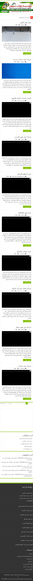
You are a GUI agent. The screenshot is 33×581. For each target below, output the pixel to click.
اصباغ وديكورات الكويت (27, 493)
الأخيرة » (10, 403)
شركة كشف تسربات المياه (21, 288)
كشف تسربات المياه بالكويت (26, 495)
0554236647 (7, 574)
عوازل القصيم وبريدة (28, 564)
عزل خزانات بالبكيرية (27, 441)
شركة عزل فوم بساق (23, 327)
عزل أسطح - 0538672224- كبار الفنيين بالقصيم (21, 470)
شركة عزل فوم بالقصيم (24, 17)
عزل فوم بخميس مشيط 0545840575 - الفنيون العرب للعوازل (18, 474)
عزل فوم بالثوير (25, 22)
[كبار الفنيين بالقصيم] (16, 7)
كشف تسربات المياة (21, 100)
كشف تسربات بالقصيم (27, 540)
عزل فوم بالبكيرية (28, 476)
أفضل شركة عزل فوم (27, 532)
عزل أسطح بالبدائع (24, 174)
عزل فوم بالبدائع (28, 446)
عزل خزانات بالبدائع (24, 251)
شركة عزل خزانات (24, 366)
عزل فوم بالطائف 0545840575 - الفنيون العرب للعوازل (19, 458)
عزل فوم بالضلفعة (24, 213)
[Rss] (17, 577)
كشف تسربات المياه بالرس (25, 438)
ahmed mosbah (18, 574)
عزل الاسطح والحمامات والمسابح (18, 176)
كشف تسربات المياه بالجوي (21, 98)
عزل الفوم (23, 24)
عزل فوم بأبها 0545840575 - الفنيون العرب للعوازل (20, 462)
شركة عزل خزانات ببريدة (22, 59)
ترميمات (31, 553)
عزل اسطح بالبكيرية (27, 527)
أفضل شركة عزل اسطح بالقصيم (24, 544)
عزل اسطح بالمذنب (27, 449)
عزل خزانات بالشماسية (26, 536)
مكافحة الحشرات (29, 569)
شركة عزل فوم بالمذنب (22, 137)
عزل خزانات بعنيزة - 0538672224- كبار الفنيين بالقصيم (19, 466)
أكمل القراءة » (27, 53)
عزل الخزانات (22, 61)
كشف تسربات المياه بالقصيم (26, 498)
